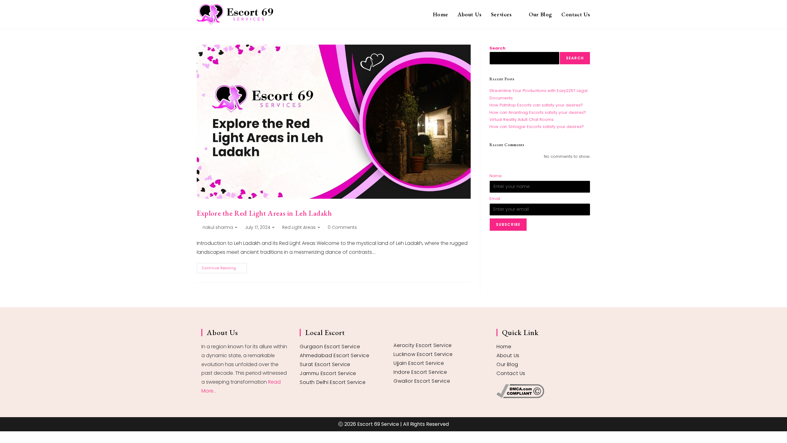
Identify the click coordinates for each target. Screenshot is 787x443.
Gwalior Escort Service (422, 381)
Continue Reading (224, 266)
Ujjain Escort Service (419, 363)
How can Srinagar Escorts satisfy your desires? (536, 127)
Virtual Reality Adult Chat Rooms (521, 119)
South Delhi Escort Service (333, 382)
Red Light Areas (299, 227)
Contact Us (510, 373)
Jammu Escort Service (328, 373)
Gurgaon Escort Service (330, 346)
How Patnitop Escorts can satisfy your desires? (536, 105)
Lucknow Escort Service (423, 354)
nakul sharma (218, 227)
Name (495, 176)
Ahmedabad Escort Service (334, 355)
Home (503, 346)
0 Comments (342, 227)
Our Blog (507, 364)
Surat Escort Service (325, 364)
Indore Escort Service (420, 372)
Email (494, 199)
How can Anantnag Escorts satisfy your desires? (537, 112)
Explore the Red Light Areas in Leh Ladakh (264, 213)
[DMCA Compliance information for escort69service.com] (541, 391)
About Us (508, 355)
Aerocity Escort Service (423, 345)
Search (497, 48)
